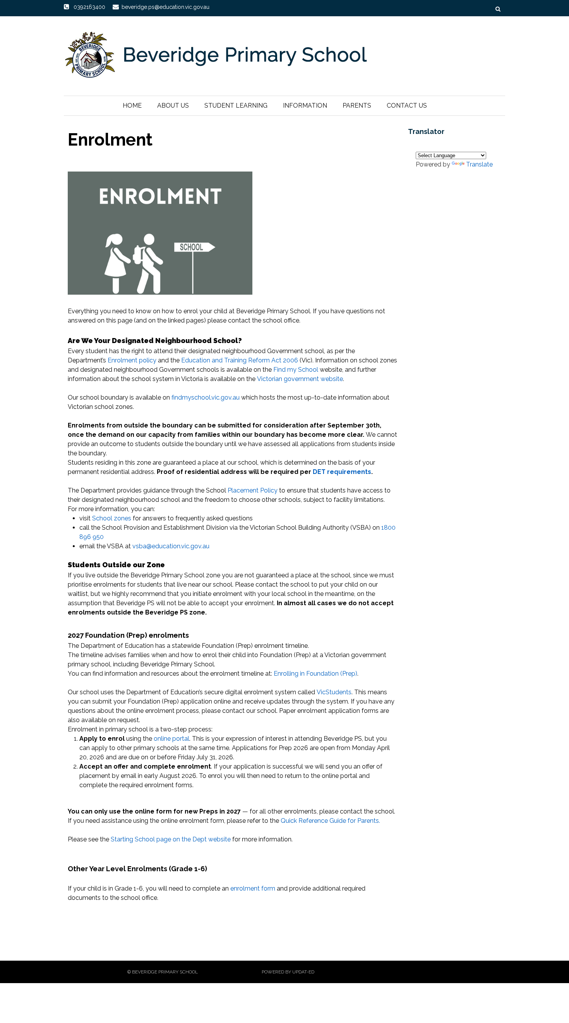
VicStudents (334, 692)
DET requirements (342, 471)
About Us (173, 105)
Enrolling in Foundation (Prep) (315, 673)
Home (132, 105)
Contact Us (407, 105)
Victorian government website (300, 379)
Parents (357, 105)
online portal (171, 738)
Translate (479, 164)
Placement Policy (253, 490)
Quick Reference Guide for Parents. (330, 820)
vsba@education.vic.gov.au (170, 546)
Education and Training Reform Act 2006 (239, 360)
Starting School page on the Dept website (171, 839)
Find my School (295, 369)
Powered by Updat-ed (288, 972)
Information (305, 105)
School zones (111, 518)
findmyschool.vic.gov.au (205, 397)
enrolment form (252, 888)
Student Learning (235, 105)
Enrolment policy (132, 360)
